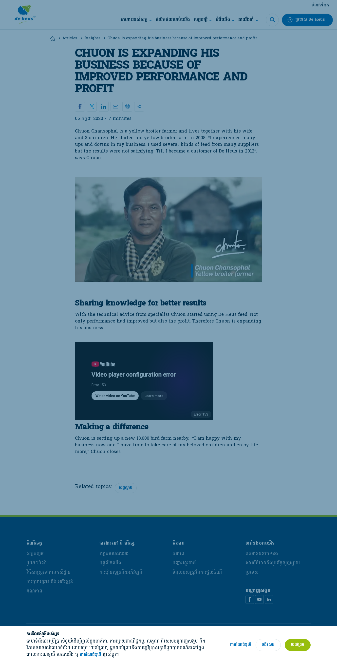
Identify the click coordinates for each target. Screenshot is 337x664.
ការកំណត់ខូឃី (90, 655)
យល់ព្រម (297, 645)
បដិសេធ (268, 645)
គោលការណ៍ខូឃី (40, 654)
